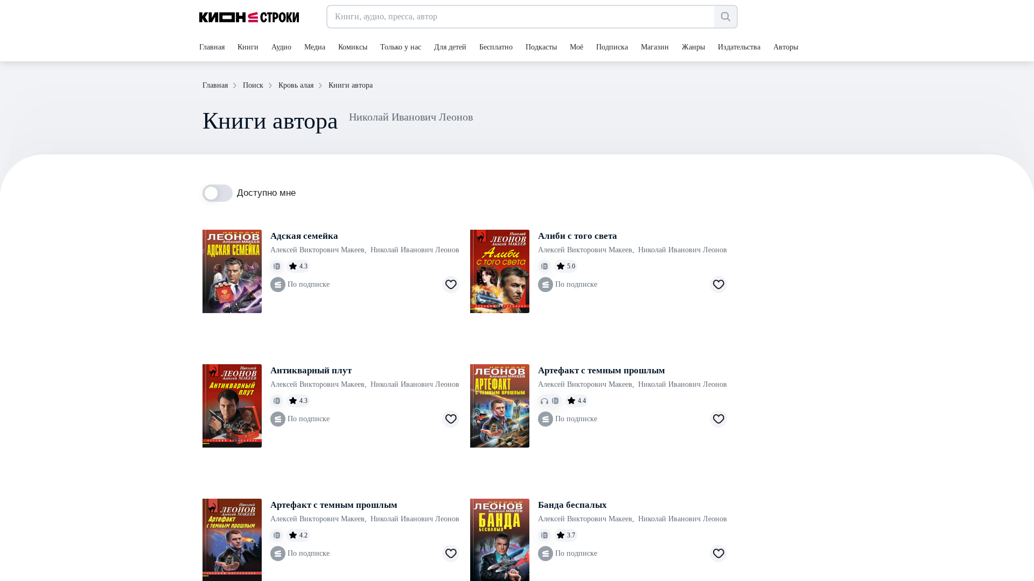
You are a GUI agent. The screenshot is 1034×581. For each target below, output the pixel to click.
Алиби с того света (577, 236)
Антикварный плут (311, 370)
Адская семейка (304, 236)
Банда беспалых (572, 505)
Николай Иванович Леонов (415, 250)
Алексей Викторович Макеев (318, 250)
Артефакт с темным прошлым (601, 370)
